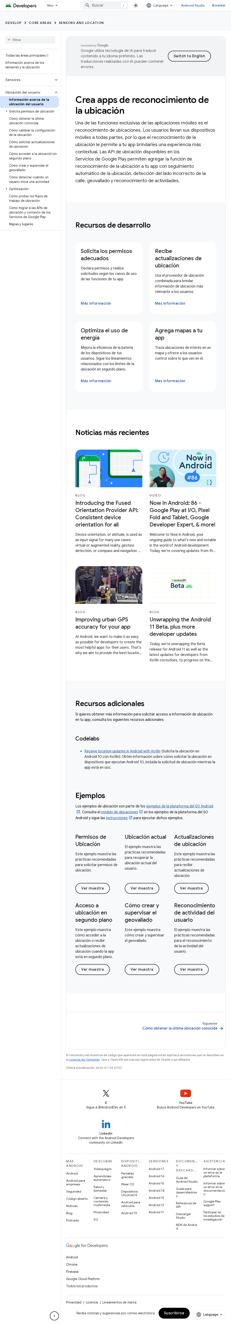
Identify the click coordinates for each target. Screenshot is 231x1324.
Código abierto (77, 1199)
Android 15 (156, 1183)
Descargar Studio (183, 1216)
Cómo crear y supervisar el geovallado (142, 912)
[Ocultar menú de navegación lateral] (54, 1315)
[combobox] (105, 5)
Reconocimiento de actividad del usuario (194, 912)
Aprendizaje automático (102, 1178)
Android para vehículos (130, 1204)
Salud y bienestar (100, 1189)
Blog (69, 1213)
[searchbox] (30, 40)
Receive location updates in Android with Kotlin (122, 751)
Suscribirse (174, 1313)
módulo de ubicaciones (119, 812)
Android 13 (156, 1198)
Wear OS (127, 1184)
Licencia (92, 1302)
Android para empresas (75, 1182)
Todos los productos (81, 1286)
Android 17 (156, 1169)
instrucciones (117, 818)
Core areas (40, 23)
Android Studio (193, 5)
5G (96, 1219)
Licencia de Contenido (84, 1060)
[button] (26, 79)
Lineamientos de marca (119, 1302)
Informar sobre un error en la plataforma (214, 1172)
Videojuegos (102, 1169)
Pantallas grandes (127, 1175)
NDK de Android (186, 1226)
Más (50, 5)
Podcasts (72, 1220)
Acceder (219, 5)
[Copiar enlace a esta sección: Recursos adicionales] (150, 704)
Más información (96, 303)
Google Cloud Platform (83, 1279)
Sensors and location (81, 23)
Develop (13, 23)
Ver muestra (92, 888)
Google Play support (212, 1203)
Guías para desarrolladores (186, 1192)
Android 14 (156, 1190)
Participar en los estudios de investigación (213, 1215)
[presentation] (145, 225)
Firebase (72, 1272)
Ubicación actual (145, 837)
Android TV (129, 1213)
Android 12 (156, 1205)
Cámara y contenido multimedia (102, 1201)
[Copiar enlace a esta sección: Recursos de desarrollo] (156, 225)
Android (72, 1173)
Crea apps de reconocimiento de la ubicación (142, 105)
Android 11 (156, 1212)
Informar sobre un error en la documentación (214, 1188)
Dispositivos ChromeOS (129, 1193)
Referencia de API (186, 1205)
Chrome (72, 1264)
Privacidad (101, 1212)
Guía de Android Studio (187, 1180)
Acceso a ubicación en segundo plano (93, 912)
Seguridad (73, 1191)
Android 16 (156, 1176)
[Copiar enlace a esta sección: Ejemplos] (111, 796)
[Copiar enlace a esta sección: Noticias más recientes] (154, 433)
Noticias (72, 1206)
